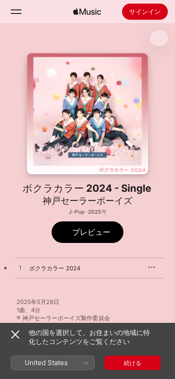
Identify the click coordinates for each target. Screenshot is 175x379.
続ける (132, 362)
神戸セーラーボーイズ (87, 200)
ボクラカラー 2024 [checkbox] (54, 268)
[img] (87, 12)
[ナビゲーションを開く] (16, 12)
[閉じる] (15, 335)
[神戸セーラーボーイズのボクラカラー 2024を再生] (20, 268)
